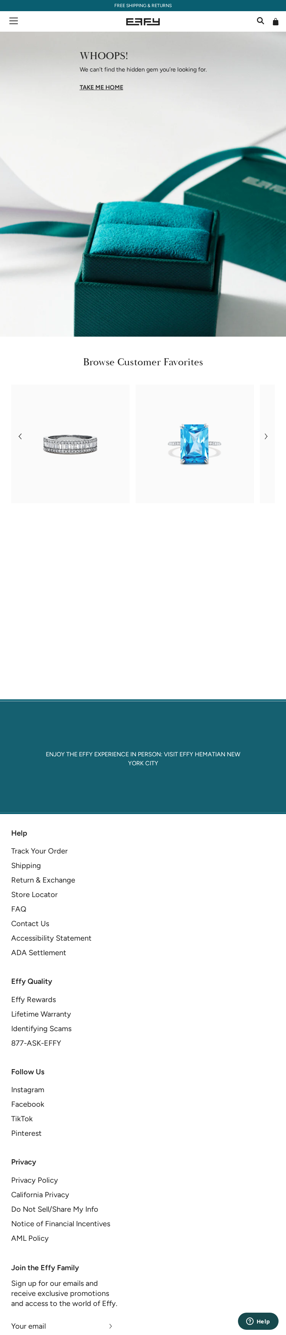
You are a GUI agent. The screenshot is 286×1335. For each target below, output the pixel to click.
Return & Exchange (43, 879)
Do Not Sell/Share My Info (54, 1209)
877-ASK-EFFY (36, 1043)
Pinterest (26, 1133)
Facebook (27, 1104)
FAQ (18, 909)
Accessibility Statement (51, 938)
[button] (20, 436)
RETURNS (162, 5)
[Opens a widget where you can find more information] (258, 1322)
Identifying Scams (41, 1028)
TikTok (22, 1118)
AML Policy (30, 1238)
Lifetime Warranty (41, 1014)
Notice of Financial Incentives (60, 1223)
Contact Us (30, 923)
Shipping (26, 865)
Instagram (27, 1089)
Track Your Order (39, 850)
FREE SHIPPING (130, 5)
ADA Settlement (38, 952)
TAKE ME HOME (101, 87)
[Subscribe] (110, 1326)
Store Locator (34, 894)
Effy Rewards (33, 999)
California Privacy (40, 1194)
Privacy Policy (34, 1180)
